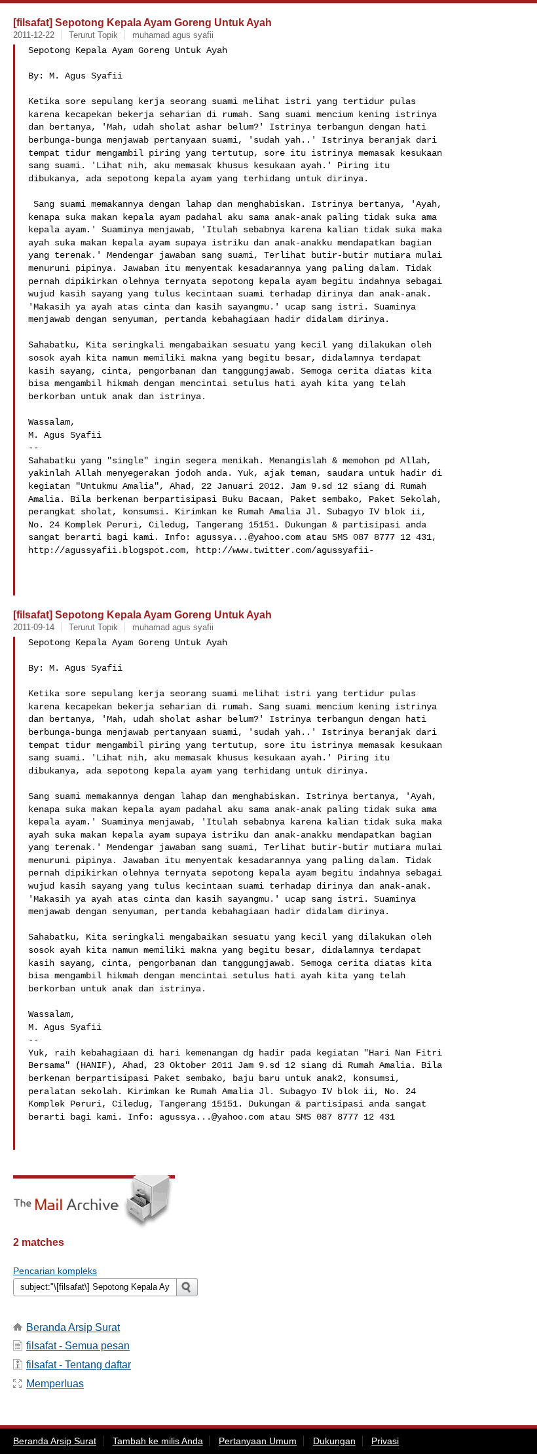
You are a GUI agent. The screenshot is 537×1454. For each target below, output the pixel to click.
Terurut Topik (93, 35)
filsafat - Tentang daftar (78, 1364)
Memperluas (55, 1383)
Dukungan (334, 1441)
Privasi (385, 1441)
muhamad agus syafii (172, 35)
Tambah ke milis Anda (158, 1441)
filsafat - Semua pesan (78, 1345)
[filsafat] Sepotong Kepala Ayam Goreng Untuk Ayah (142, 22)
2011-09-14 (33, 627)
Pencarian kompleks (55, 1271)
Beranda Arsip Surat (73, 1327)
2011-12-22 (33, 35)
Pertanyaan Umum (258, 1441)
